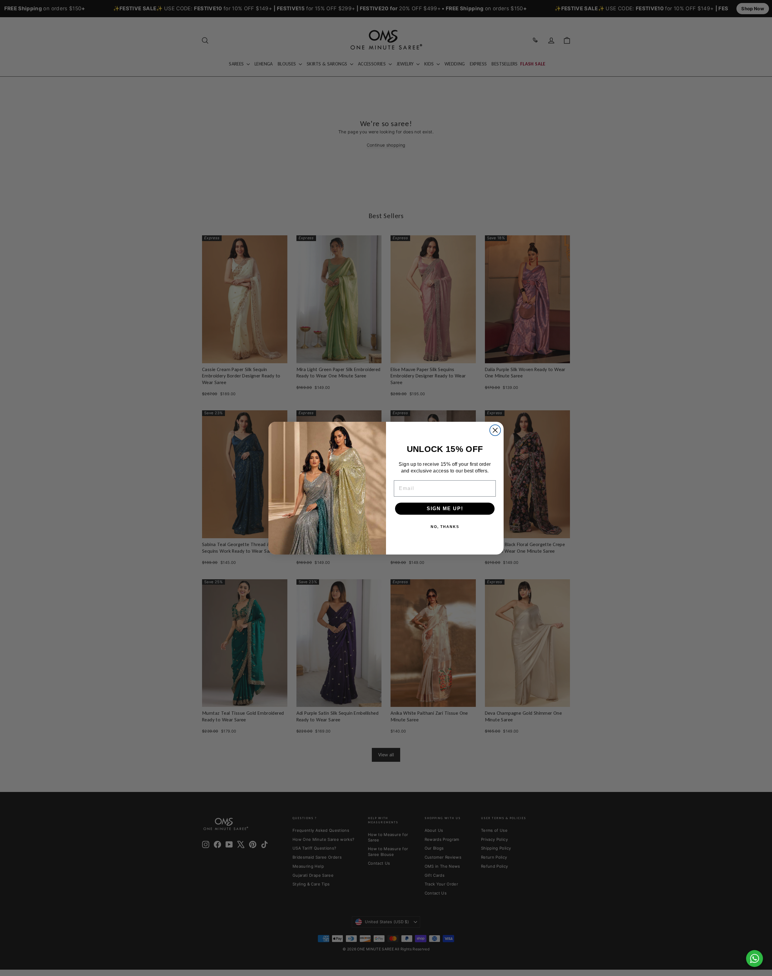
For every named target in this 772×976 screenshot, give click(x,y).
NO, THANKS (445, 527)
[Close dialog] (495, 430)
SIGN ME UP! (445, 508)
